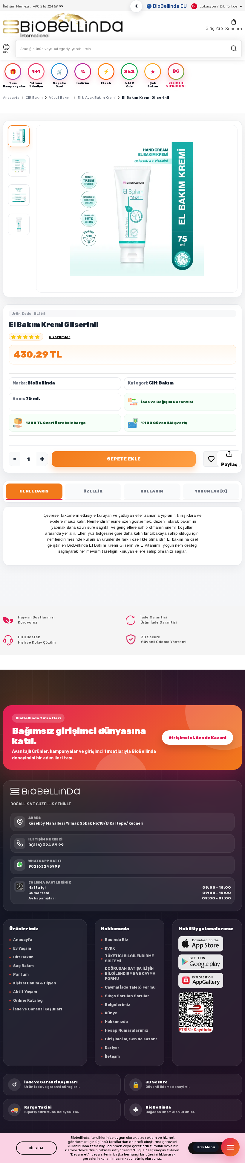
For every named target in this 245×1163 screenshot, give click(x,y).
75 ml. (33, 398)
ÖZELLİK (92, 491)
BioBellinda (41, 383)
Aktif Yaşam (25, 991)
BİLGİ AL (36, 1148)
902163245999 (44, 866)
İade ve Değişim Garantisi (167, 402)
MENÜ (6, 52)
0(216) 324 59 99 (46, 845)
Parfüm (21, 974)
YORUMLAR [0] (211, 491)
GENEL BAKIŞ (34, 491)
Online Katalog (28, 1000)
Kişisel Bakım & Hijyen (34, 983)
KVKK (110, 948)
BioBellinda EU (170, 6)
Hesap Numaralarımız (126, 1030)
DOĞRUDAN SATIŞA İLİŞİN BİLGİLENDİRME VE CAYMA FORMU (130, 973)
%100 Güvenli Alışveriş (164, 423)
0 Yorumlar (59, 337)
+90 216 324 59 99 (48, 6)
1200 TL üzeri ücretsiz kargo (56, 423)
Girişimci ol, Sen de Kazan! (197, 737)
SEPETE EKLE (123, 459)
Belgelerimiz (117, 1004)
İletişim (112, 1056)
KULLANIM (152, 491)
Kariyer (112, 1047)
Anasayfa (11, 97)
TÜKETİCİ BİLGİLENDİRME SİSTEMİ (129, 958)
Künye (111, 1013)
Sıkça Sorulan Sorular (127, 996)
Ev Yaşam (22, 948)
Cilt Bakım (34, 97)
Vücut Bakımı (60, 97)
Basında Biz (116, 939)
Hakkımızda (116, 1021)
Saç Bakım (23, 965)
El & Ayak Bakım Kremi (97, 97)
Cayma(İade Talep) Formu (130, 987)
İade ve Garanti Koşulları (37, 1009)
